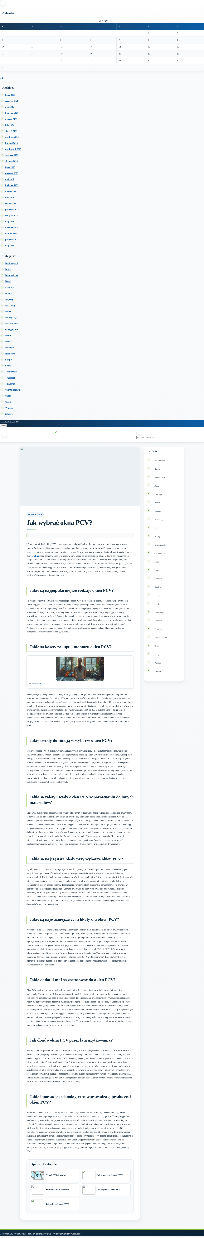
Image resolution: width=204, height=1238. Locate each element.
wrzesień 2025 (11, 155)
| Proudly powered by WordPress (66, 1234)
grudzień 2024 (12, 209)
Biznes (8, 269)
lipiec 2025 (10, 167)
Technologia (11, 371)
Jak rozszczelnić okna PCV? (110, 1175)
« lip (2, 78)
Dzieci (8, 281)
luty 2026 (9, 125)
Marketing (10, 305)
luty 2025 (9, 197)
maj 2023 (9, 245)
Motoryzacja (11, 317)
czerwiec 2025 (11, 173)
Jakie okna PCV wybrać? (57, 1190)
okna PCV (41, 683)
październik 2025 (13, 149)
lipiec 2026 (10, 95)
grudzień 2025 (12, 137)
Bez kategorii (11, 263)
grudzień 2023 (12, 239)
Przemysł (9, 347)
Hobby (8, 293)
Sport (8, 366)
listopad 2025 (11, 143)
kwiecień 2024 (11, 227)
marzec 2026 (11, 119)
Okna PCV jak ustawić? (57, 1175)
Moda (8, 311)
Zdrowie (9, 414)
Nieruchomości (12, 323)
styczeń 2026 (11, 131)
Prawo (8, 341)
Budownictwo (11, 275)
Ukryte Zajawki (12, 390)
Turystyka (10, 384)
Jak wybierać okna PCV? (57, 1204)
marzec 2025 (11, 191)
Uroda (8, 396)
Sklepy (8, 360)
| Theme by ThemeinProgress (38, 1234)
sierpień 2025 (11, 161)
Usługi (8, 402)
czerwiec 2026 (11, 101)
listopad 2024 (11, 215)
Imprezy (9, 299)
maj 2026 (9, 107)
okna (36, 556)
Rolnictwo (10, 354)
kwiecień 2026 (11, 113)
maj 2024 (9, 221)
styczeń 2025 (11, 203)
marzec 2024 (11, 233)
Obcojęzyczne (11, 329)
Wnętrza (9, 408)
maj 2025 (9, 179)
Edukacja (9, 287)
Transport (10, 378)
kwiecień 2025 (11, 185)
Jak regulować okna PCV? (109, 1190)
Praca (8, 335)
